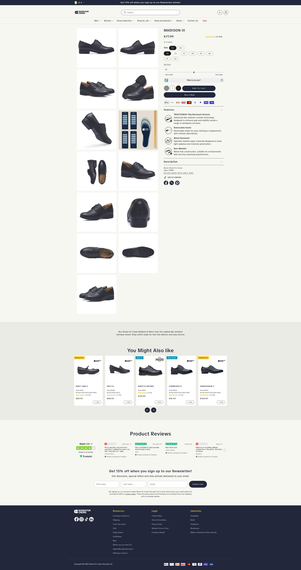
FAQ (114, 528)
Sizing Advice (118, 532)
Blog (114, 541)
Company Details (158, 532)
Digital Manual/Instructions (123, 549)
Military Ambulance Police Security (203, 532)
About (179, 20)
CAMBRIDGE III (175, 386)
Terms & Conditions (159, 520)
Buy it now (189, 95)
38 (192, 53)
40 (209, 53)
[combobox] (150, 12)
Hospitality (194, 516)
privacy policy (130, 494)
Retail (192, 520)
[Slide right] (153, 410)
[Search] (124, 12)
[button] (97, 21)
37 (184, 53)
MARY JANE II (82, 386)
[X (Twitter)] (171, 184)
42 (175, 59)
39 (201, 53)
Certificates (117, 536)
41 (167, 59)
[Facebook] (166, 184)
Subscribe (198, 484)
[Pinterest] (177, 184)
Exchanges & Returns (121, 516)
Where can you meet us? (122, 545)
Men (96, 20)
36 (177, 54)
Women (107, 20)
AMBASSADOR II (207, 386)
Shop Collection (124, 20)
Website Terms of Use (160, 528)
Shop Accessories (162, 20)
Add (97, 402)
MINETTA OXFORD (146, 386)
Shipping (116, 520)
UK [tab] (180, 48)
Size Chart (167, 64)
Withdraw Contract (120, 553)
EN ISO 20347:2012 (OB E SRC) (179, 173)
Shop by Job (143, 20)
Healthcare (194, 524)
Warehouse (194, 528)
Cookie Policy (157, 516)
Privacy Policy (157, 524)
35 (167, 53)
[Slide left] (147, 410)
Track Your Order (119, 524)
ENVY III (110, 386)
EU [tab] (173, 48)
